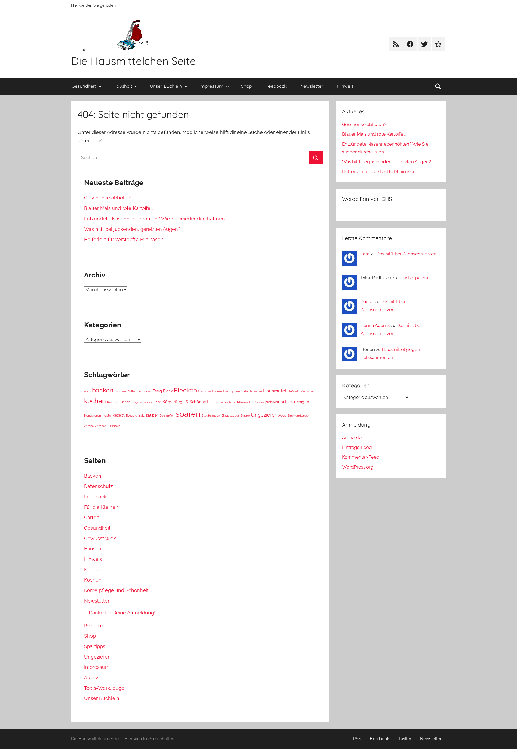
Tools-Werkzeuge (104, 688)
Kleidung (94, 569)
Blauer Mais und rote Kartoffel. (118, 208)
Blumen (120, 391)
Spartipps (94, 646)
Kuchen (124, 402)
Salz (141, 415)
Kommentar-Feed (360, 457)
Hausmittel (275, 390)
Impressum (211, 86)
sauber (152, 415)
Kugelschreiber (142, 402)
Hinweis (345, 86)
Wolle (282, 415)
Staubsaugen (211, 415)
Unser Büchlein (166, 86)
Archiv (91, 677)
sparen (188, 414)
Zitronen (100, 425)
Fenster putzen (414, 277)
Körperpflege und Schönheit (116, 590)
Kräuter (112, 402)
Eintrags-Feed (357, 447)
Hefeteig (293, 391)
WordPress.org (357, 467)
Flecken (185, 390)
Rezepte (131, 415)
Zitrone (89, 425)
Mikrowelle (244, 402)
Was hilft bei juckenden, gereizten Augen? (132, 229)
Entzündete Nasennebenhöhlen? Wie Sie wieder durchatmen (154, 218)
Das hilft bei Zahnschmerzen (406, 253)
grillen (235, 391)
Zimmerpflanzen (298, 415)
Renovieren (92, 415)
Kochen (93, 580)
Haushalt (122, 86)
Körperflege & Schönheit (185, 401)
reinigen (301, 401)
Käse (157, 402)
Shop (246, 86)
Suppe (245, 415)
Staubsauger (230, 415)
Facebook (379, 738)
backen (102, 390)
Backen (92, 476)
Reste (106, 415)
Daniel (366, 301)
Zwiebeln (114, 425)
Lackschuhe (228, 402)
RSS (357, 738)
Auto (87, 391)
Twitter (404, 738)
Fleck (168, 391)
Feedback (276, 86)
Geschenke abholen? (108, 198)
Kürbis (214, 402)
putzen (287, 402)
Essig (157, 391)
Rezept (118, 415)
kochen (95, 401)
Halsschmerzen (251, 391)
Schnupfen (166, 415)
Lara (364, 253)
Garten (91, 517)
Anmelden (353, 437)
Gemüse (204, 391)
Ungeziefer (263, 415)
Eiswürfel (144, 391)
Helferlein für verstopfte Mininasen (123, 239)
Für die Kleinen (101, 507)
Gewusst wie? (100, 538)
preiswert (272, 402)
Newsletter (311, 86)
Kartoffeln (308, 391)
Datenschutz (98, 486)
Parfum (259, 402)
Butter (131, 391)
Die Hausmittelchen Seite (133, 61)
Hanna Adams (375, 325)
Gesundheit (84, 86)
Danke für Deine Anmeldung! (122, 613)
